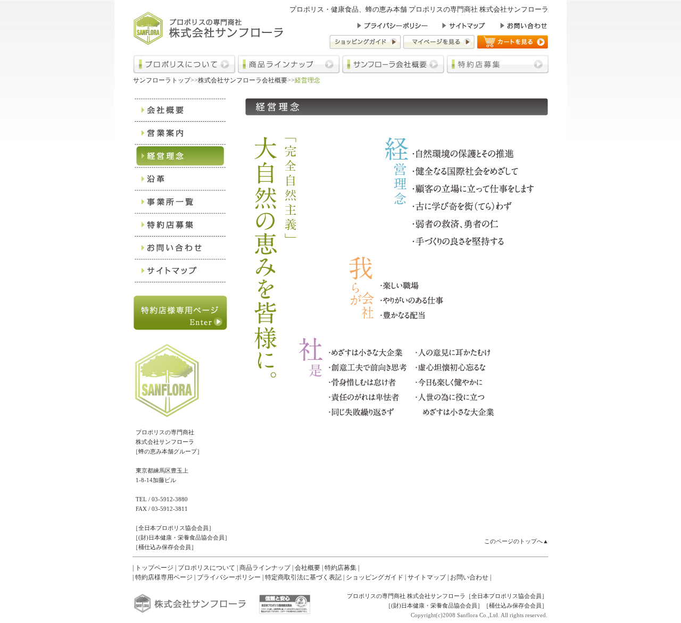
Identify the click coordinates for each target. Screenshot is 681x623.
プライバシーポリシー (229, 577)
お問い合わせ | (470, 577)
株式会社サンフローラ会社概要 (242, 80)
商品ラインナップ (264, 567)
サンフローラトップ (161, 80)
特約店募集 (340, 567)
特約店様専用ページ (164, 577)
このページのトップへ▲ (516, 541)
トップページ (154, 567)
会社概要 (307, 567)
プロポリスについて (206, 567)
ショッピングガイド (374, 577)
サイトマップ (427, 577)
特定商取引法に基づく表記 (303, 577)
